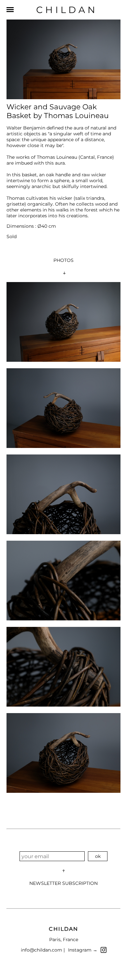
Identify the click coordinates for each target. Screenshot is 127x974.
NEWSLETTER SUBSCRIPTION (63, 883)
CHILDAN (67, 9)
